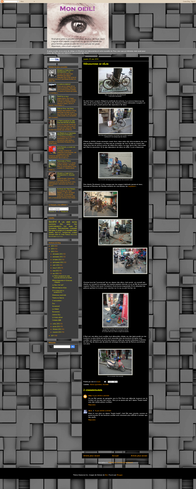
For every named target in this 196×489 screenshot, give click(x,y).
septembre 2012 (58, 262)
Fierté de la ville (62, 96)
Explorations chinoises (67, 228)
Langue (74, 232)
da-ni (90, 410)
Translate (64, 211)
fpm (106, 475)
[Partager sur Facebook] (115, 382)
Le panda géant (57, 317)
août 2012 (56, 265)
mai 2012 (56, 273)
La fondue (55, 309)
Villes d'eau (59, 236)
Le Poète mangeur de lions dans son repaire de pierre (66, 121)
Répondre (91, 405)
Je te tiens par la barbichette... (58, 291)
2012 (53, 251)
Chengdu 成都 (56, 320)
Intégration (66, 232)
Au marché (56, 306)
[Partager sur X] (113, 382)
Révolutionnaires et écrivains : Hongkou (62, 281)
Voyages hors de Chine (57, 234)
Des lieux (65, 224)
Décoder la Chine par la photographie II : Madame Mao (66, 175)
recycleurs (132, 186)
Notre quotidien (96, 384)
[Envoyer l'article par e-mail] (105, 381)
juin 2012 (56, 271)
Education (74, 234)
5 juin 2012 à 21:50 (103, 410)
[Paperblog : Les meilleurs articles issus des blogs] (54, 61)
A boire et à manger (64, 230)
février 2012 (57, 329)
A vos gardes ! (57, 301)
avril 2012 (56, 324)
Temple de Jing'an (58, 298)
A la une (64, 221)
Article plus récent (91, 456)
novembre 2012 (58, 257)
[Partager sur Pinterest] (117, 382)
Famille (67, 234)
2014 (53, 246)
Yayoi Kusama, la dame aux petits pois (66, 148)
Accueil (115, 456)
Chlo (90, 395)
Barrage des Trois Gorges (66, 189)
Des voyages (52, 236)
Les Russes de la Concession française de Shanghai (66, 134)
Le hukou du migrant (64, 84)
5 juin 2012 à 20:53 (100, 395)
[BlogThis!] (111, 382)
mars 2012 (56, 326)
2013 (53, 249)
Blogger (120, 475)
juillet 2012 (57, 268)
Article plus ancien (139, 456)
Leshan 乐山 (56, 315)
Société (105, 384)
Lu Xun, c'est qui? (57, 285)
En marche (56, 312)
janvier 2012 (57, 332)
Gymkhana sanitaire (59, 295)
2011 (52, 336)
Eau (53, 303)
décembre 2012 (58, 254)
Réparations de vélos (59, 288)
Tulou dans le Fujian (64, 161)
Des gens (52, 230)
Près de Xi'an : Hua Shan (65, 108)
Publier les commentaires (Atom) (121, 462)
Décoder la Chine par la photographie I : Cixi (65, 71)
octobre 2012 (57, 260)
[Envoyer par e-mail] (109, 382)
